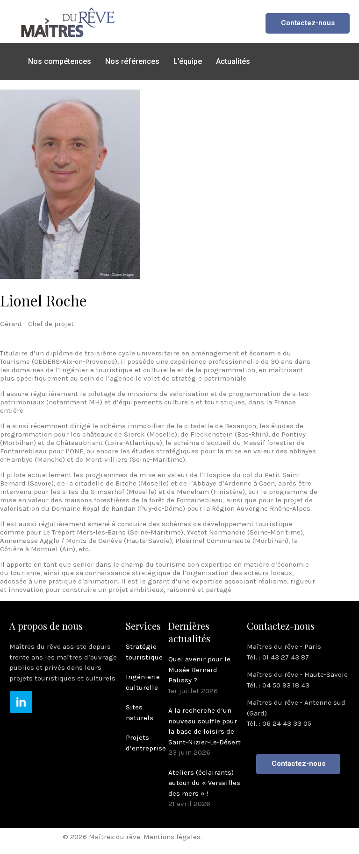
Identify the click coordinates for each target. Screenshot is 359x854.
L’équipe (187, 61)
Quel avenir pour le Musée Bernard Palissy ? (199, 669)
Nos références (132, 61)
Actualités (233, 61)
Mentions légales (172, 837)
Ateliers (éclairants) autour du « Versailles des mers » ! (204, 783)
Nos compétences (59, 61)
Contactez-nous (308, 23)
